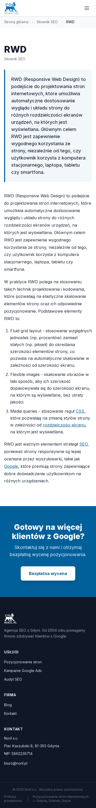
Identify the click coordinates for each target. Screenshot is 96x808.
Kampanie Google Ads (23, 670)
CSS (80, 411)
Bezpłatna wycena (48, 573)
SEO (83, 444)
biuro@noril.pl (15, 763)
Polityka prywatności (13, 799)
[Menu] (87, 8)
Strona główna (16, 22)
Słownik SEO (47, 22)
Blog (8, 705)
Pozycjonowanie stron (23, 662)
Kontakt (10, 713)
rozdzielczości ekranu (64, 424)
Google (11, 466)
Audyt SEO (13, 679)
